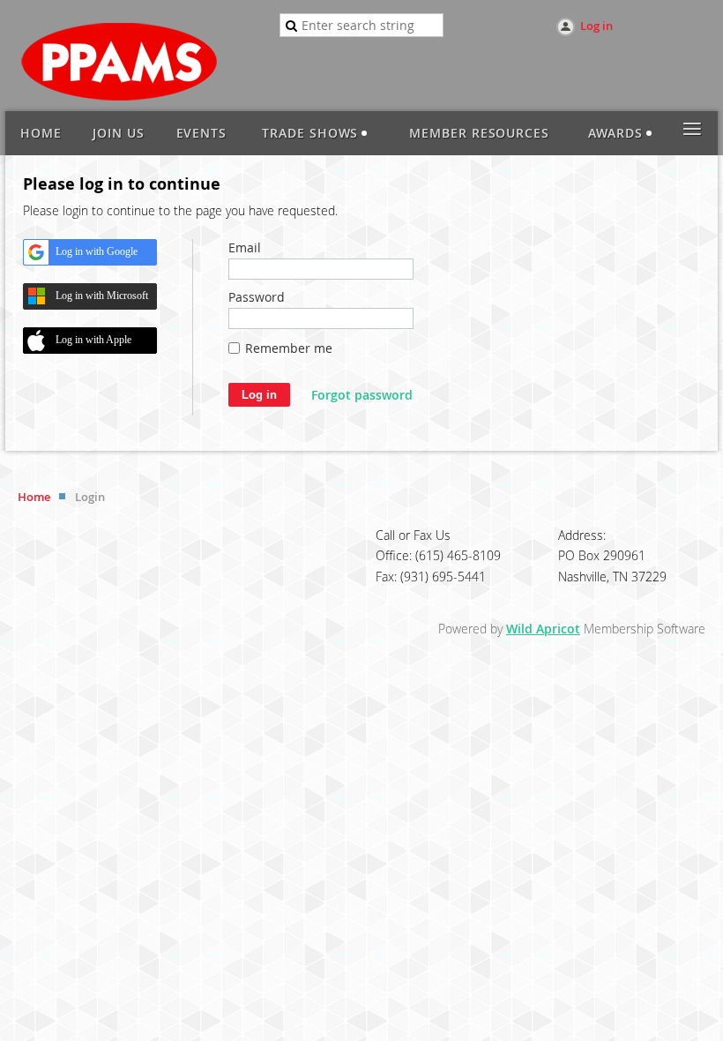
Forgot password (362, 394)
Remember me (288, 348)
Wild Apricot (543, 628)
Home (34, 497)
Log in (596, 26)
